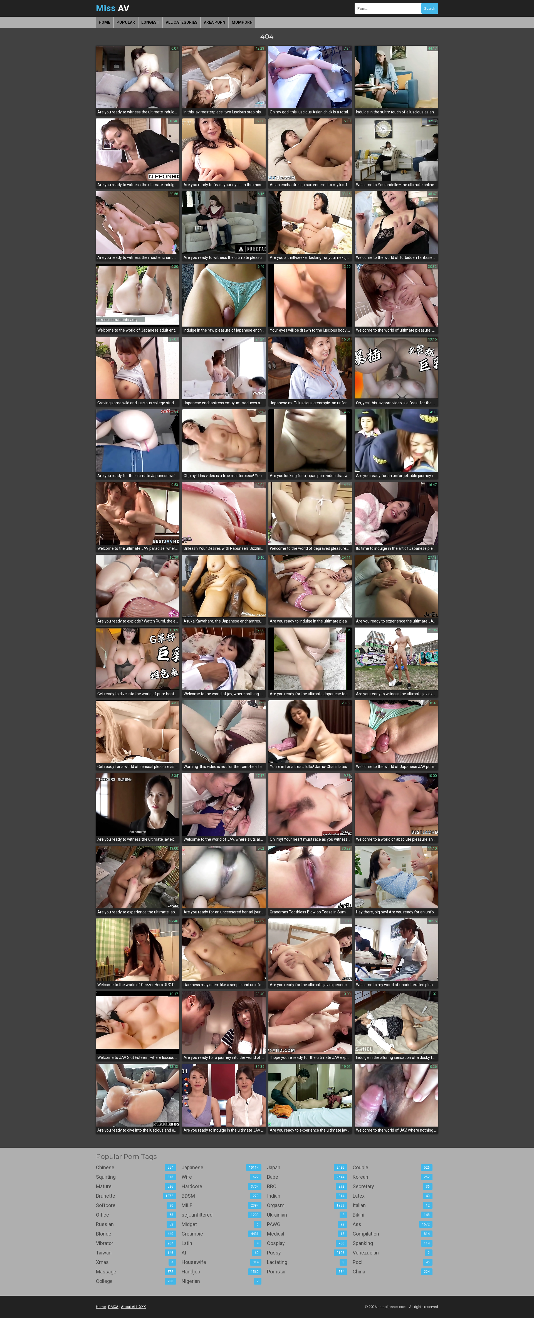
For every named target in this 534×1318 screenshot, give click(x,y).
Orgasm (305, 1205)
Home (104, 22)
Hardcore (220, 1186)
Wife (220, 1177)
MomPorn (242, 22)
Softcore (134, 1205)
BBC (305, 1186)
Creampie (220, 1234)
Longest (150, 22)
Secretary (391, 1186)
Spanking (391, 1243)
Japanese (220, 1167)
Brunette (134, 1196)
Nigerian (220, 1281)
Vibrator (134, 1243)
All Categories (181, 22)
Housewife (220, 1262)
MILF (220, 1205)
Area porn (214, 22)
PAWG (305, 1224)
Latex (391, 1196)
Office (134, 1215)
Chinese (134, 1167)
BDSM (220, 1196)
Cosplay (305, 1243)
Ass (391, 1224)
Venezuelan (391, 1253)
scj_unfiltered (220, 1215)
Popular (126, 22)
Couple (391, 1167)
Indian (305, 1196)
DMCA (113, 1307)
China (391, 1272)
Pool (391, 1262)
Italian (391, 1205)
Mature (134, 1186)
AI (220, 1253)
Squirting (134, 1177)
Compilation (391, 1234)
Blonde (134, 1234)
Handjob (220, 1272)
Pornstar (305, 1272)
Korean (391, 1177)
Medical (305, 1234)
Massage (134, 1272)
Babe (305, 1177)
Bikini (391, 1215)
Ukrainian (305, 1215)
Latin (220, 1243)
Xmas (134, 1262)
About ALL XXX (133, 1307)
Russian (134, 1224)
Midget (220, 1224)
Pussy (305, 1253)
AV (112, 8)
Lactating (305, 1262)
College (134, 1281)
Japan (305, 1167)
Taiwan (134, 1253)
